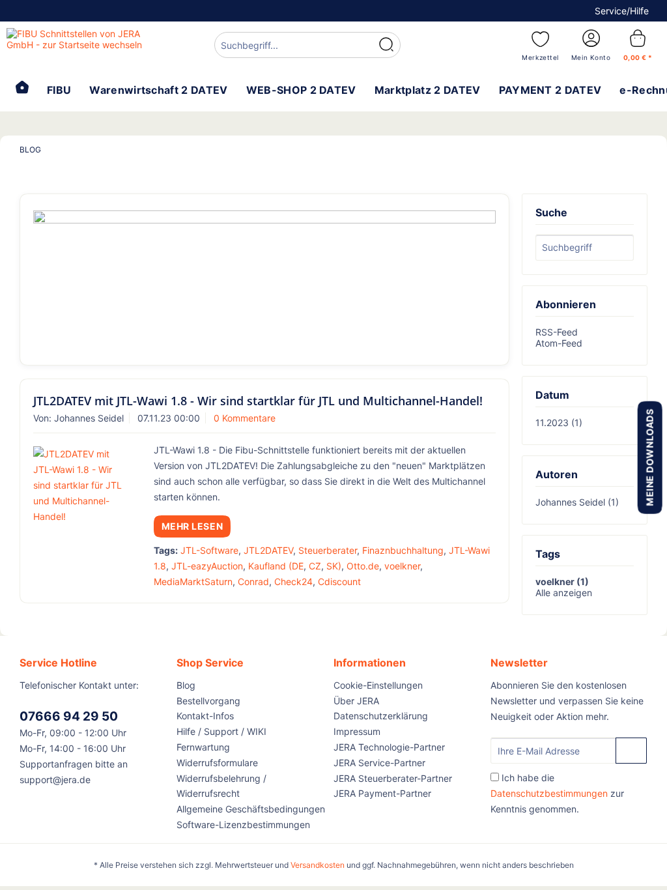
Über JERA (356, 700)
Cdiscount (339, 581)
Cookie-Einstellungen (378, 685)
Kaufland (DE (276, 565)
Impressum (357, 731)
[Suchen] (386, 45)
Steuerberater (327, 550)
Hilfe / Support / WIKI (221, 731)
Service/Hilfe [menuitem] (621, 10)
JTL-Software (209, 550)
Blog (186, 685)
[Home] (22, 89)
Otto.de (363, 565)
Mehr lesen (192, 526)
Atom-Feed (558, 343)
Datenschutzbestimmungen (549, 793)
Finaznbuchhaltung (403, 550)
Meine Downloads (649, 457)
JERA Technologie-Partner (389, 747)
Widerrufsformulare (217, 762)
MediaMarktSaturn (193, 581)
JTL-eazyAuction (207, 565)
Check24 (293, 581)
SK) (333, 565)
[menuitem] (307, 46)
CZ (315, 565)
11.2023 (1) (558, 422)
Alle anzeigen (563, 592)
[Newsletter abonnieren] (631, 751)
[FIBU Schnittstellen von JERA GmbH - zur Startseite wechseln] (86, 44)
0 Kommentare (245, 417)
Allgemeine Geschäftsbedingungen (251, 808)
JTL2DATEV (268, 550)
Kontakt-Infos (205, 715)
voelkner (402, 565)
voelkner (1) (562, 581)
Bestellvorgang (208, 700)
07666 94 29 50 (69, 716)
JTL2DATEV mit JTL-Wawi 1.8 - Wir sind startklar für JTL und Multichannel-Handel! (258, 401)
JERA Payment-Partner (382, 793)
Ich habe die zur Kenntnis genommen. (557, 793)
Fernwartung (203, 747)
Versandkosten (318, 865)
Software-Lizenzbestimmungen (243, 824)
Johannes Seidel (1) (577, 502)
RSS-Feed (556, 331)
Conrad (253, 581)
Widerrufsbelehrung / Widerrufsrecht (221, 786)
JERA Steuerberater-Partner (393, 778)
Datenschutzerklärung (381, 715)
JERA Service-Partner (379, 762)
